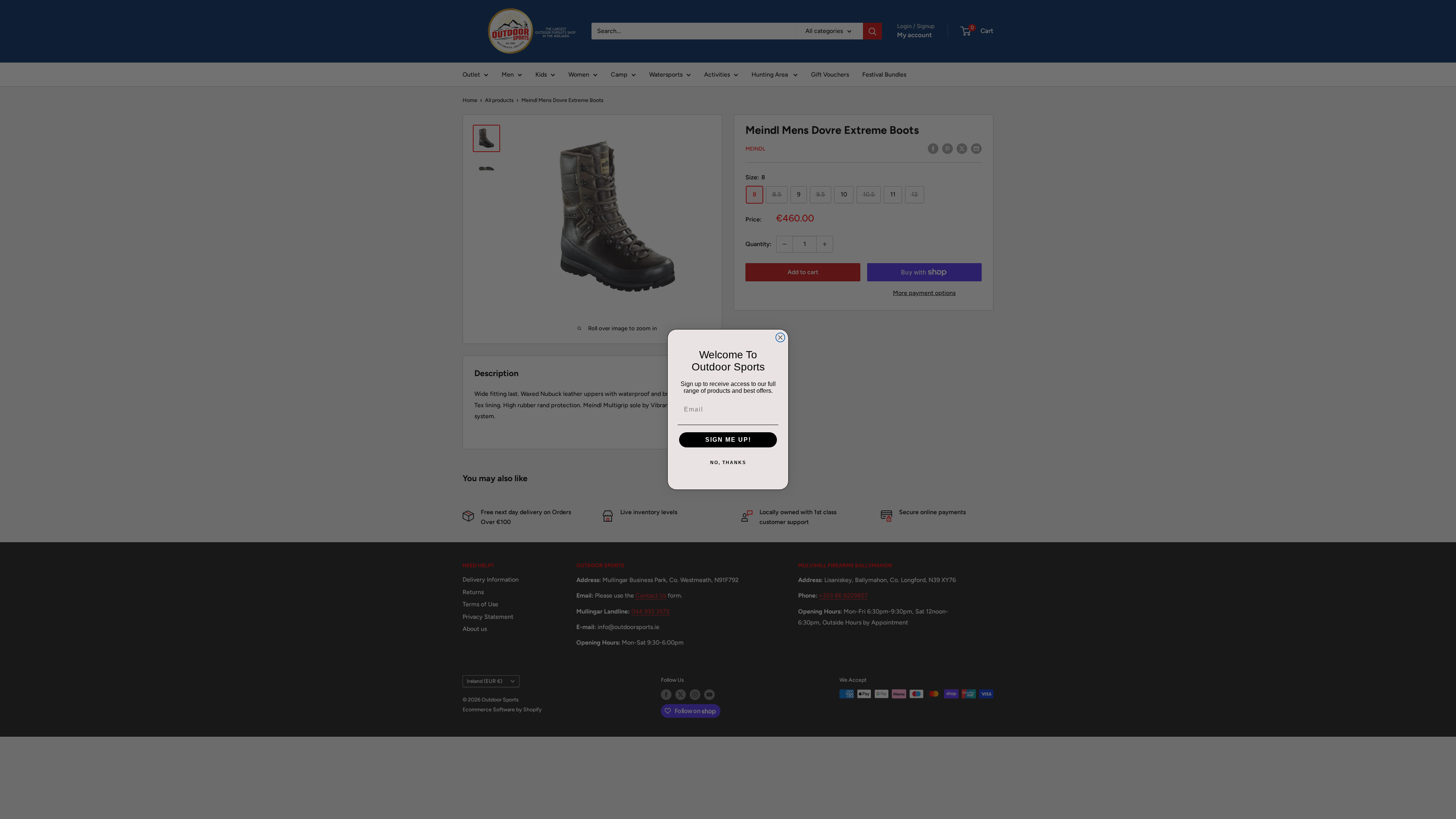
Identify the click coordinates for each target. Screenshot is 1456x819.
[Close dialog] (780, 337)
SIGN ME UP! (728, 439)
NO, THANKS (728, 462)
